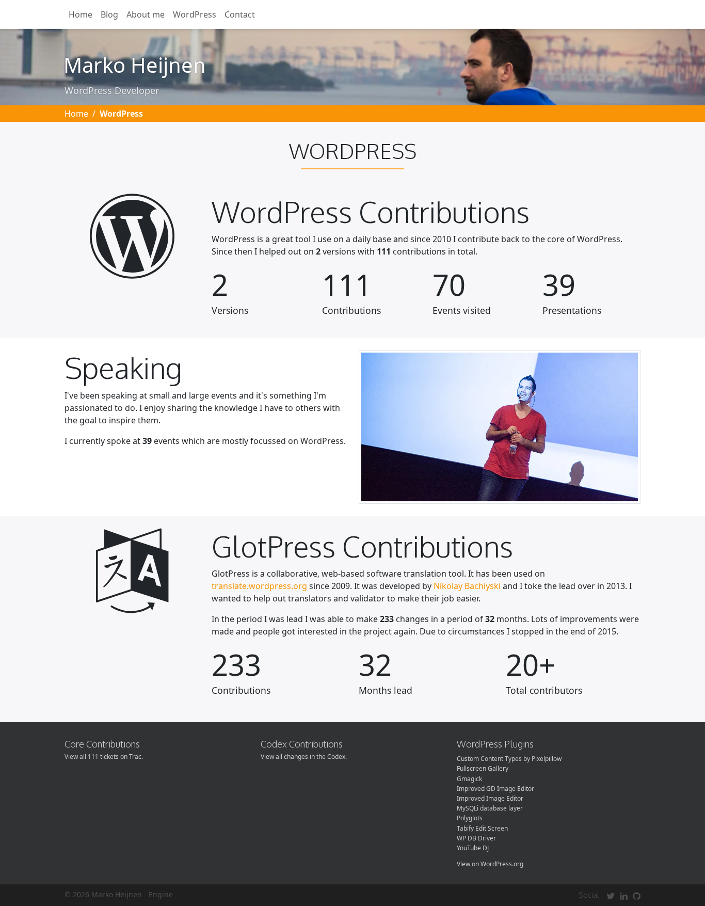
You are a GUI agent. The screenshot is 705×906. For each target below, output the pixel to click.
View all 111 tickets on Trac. (104, 756)
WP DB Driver (476, 838)
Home (80, 14)
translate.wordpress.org (259, 586)
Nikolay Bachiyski (467, 586)
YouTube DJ (473, 848)
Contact (240, 14)
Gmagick (469, 778)
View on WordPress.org (490, 864)
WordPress (194, 14)
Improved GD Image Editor (495, 788)
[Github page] (636, 895)
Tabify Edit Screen (482, 828)
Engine (161, 894)
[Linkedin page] (624, 895)
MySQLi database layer (490, 808)
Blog (109, 14)
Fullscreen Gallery (482, 768)
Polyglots (470, 818)
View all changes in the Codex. (304, 756)
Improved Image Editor (490, 798)
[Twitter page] (610, 895)
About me (145, 14)
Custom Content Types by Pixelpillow (509, 758)
